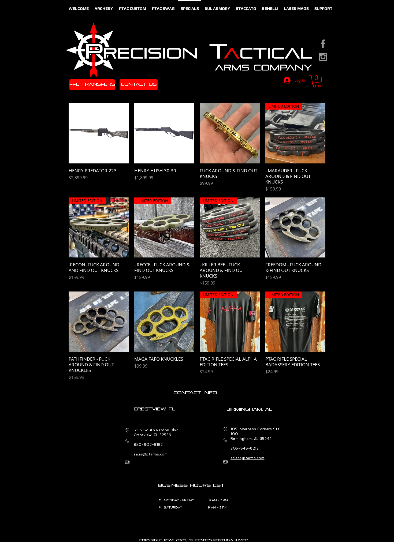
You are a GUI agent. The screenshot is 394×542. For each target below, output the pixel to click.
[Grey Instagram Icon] (323, 56)
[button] (316, 81)
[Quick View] (99, 133)
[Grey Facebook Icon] (323, 43)
